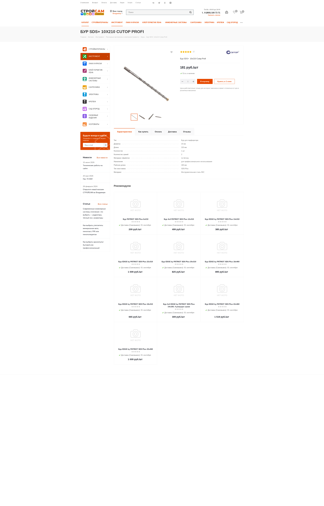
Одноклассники (165, 3)
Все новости (102, 158)
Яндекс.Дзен (170, 3)
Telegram (159, 3)
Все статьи (102, 204)
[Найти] (190, 12)
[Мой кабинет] (226, 12)
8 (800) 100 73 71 (212, 13)
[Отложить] (171, 52)
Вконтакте (153, 3)
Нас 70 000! (88, 179)
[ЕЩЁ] (241, 22)
